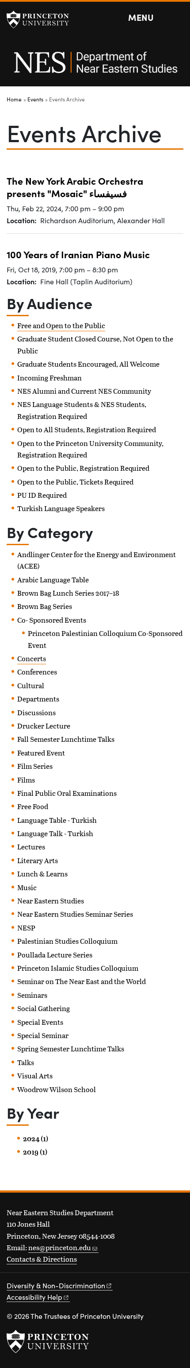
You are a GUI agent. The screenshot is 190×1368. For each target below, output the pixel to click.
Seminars (32, 995)
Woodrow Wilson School (56, 1089)
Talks (25, 1062)
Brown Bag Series (44, 606)
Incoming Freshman (49, 377)
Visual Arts (35, 1075)
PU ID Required (42, 495)
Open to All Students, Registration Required (86, 429)
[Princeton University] (42, 19)
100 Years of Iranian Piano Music (78, 254)
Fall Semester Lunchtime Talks (65, 739)
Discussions (36, 712)
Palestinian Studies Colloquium (67, 941)
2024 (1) (35, 1138)
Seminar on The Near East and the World (81, 981)
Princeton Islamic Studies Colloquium (77, 968)
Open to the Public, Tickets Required (75, 482)
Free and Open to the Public (61, 325)
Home (14, 99)
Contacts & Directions (42, 1259)
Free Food (32, 806)
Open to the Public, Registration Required (83, 468)
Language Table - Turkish (57, 820)
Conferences (37, 672)
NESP (26, 927)
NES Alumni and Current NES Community (84, 391)
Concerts (31, 658)
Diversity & (56, 1285)
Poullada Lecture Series (54, 954)
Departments (38, 699)
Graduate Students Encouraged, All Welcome (88, 364)
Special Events (40, 1022)
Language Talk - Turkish (55, 833)
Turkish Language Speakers (61, 508)
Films (26, 780)
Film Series (35, 766)
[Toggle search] (177, 18)
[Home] (95, 67)
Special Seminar (42, 1035)
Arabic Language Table (53, 579)
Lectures (31, 846)
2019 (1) (35, 1152)
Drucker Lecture (43, 726)
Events (35, 99)
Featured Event (41, 753)
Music (27, 887)
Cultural (30, 685)
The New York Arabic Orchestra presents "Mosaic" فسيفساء (75, 187)
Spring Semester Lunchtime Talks (70, 1048)
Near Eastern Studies (50, 900)
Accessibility (34, 1297)
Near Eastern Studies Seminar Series (75, 914)
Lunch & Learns (42, 873)
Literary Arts (37, 860)
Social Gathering (43, 1008)
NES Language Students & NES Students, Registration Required (81, 410)
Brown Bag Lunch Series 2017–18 (68, 593)
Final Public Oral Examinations (67, 793)
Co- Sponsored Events (51, 620)
